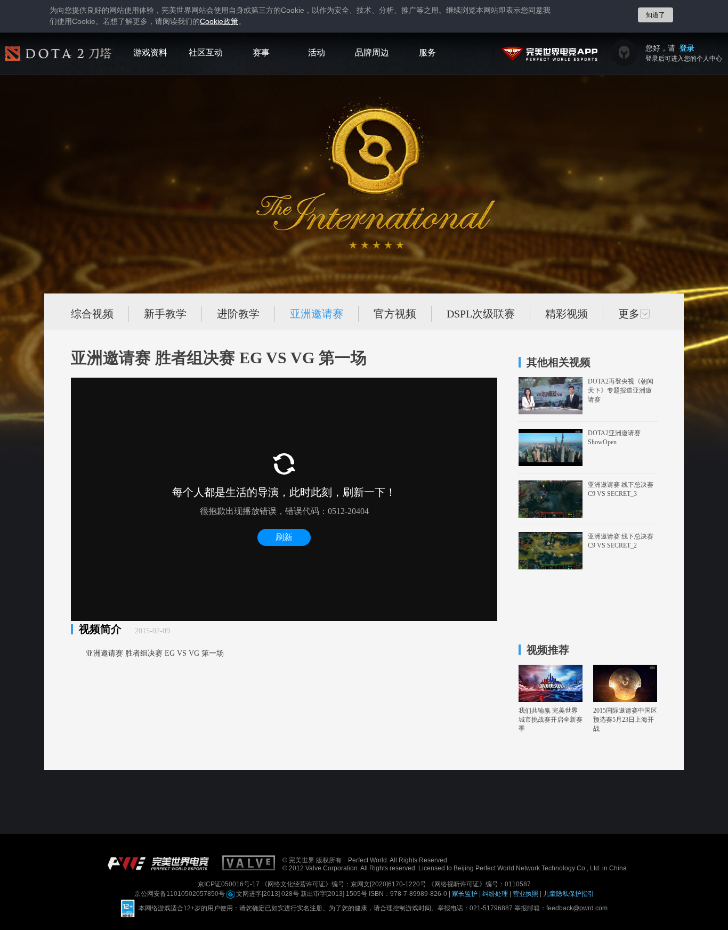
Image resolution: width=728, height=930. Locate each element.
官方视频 (395, 314)
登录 (687, 48)
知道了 (655, 15)
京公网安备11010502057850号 (180, 894)
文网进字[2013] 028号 (267, 894)
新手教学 (165, 314)
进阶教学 (238, 314)
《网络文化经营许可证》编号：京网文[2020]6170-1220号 (344, 884)
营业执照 (526, 894)
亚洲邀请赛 (316, 314)
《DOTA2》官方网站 (58, 56)
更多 (629, 314)
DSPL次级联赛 (481, 314)
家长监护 (465, 894)
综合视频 (92, 314)
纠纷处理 (495, 894)
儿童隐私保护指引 (568, 894)
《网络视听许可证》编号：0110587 (479, 884)
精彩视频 (566, 314)
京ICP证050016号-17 (229, 884)
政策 (219, 22)
